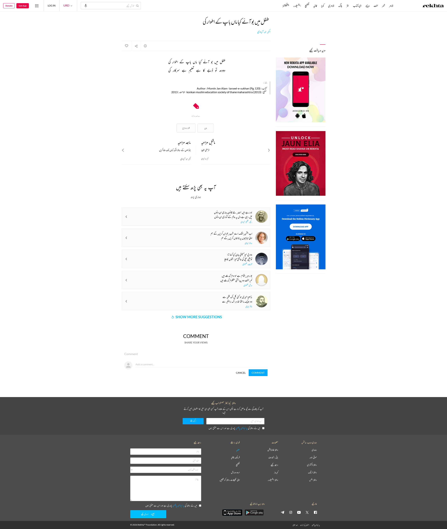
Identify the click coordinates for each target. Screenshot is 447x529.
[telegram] (282, 512)
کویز (322, 6)
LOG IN (52, 5)
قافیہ (315, 6)
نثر (347, 6)
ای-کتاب (357, 6)
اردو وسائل (235, 472)
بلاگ (340, 6)
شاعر (391, 6)
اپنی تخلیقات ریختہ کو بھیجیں (230, 479)
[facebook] (315, 512)
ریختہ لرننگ (312, 472)
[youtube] (299, 512)
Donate (8, 5)
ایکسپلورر (297, 6)
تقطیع (307, 6)
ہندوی (314, 449)
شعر (383, 6)
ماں (205, 128)
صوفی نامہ (313, 457)
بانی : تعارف (273, 457)
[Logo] (433, 6)
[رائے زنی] (145, 45)
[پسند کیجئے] (126, 46)
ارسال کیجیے (144, 514)
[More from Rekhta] (37, 5)
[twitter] (307, 512)
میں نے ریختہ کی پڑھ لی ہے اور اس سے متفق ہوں (234, 428)
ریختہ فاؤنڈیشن (273, 449)
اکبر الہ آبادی (263, 32)
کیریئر (276, 472)
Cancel (241, 372)
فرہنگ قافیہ (235, 457)
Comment (258, 372)
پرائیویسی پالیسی (241, 428)
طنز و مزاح (186, 128)
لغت (376, 6)
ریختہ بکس (313, 479)
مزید (276, 6)
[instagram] (291, 512)
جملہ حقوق (295, 525)
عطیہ (238, 449)
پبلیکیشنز (286, 6)
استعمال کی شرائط (304, 525)
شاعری (331, 6)
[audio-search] (86, 5)
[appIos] (232, 512)
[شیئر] (136, 46)
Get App (23, 5)
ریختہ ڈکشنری (312, 464)
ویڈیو (367, 6)
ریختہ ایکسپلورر (273, 479)
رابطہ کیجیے (274, 464)
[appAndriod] (254, 512)
